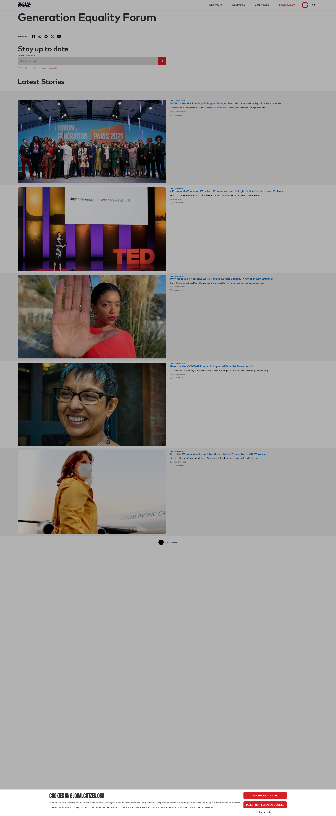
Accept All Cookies (265, 795)
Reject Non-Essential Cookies (265, 804)
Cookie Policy (265, 812)
